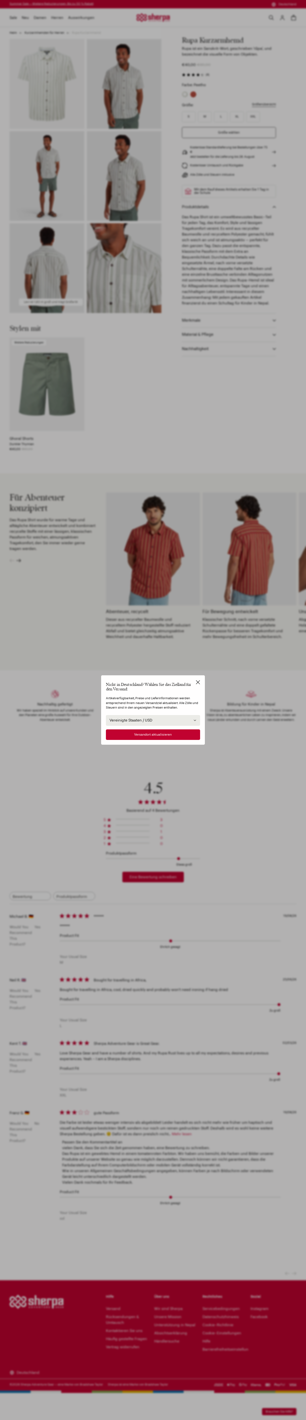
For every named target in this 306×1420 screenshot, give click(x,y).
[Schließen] (198, 682)
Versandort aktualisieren (153, 734)
